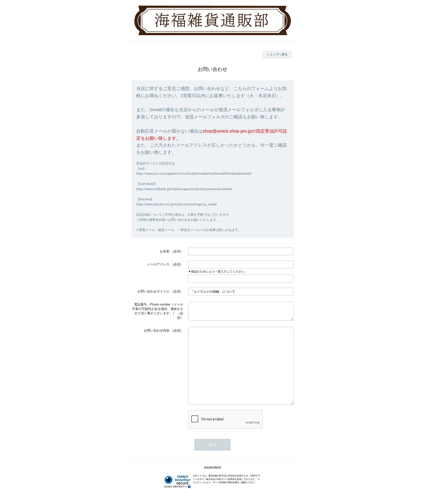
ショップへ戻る (277, 54)
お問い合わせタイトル (153, 291)
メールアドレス (158, 264)
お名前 (164, 251)
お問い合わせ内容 (156, 330)
